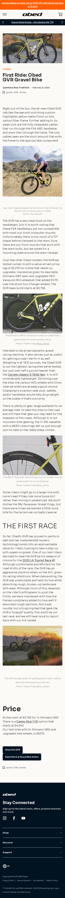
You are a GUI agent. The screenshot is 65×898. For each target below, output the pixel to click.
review (22, 92)
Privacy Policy (8, 880)
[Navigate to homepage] (32, 14)
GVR (16, 92)
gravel (9, 92)
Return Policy (52, 880)
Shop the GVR (12, 749)
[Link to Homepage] (32, 794)
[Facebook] (14, 818)
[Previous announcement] (3, 22)
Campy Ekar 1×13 (27, 721)
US (8, 866)
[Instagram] (5, 818)
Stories (7, 69)
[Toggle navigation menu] (5, 14)
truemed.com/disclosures (19, 892)
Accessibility (38, 880)
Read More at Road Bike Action (22, 757)
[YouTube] (23, 818)
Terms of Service (23, 880)
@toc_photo (42, 343)
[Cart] (60, 14)
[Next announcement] (62, 22)
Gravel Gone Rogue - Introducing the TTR (33, 22)
